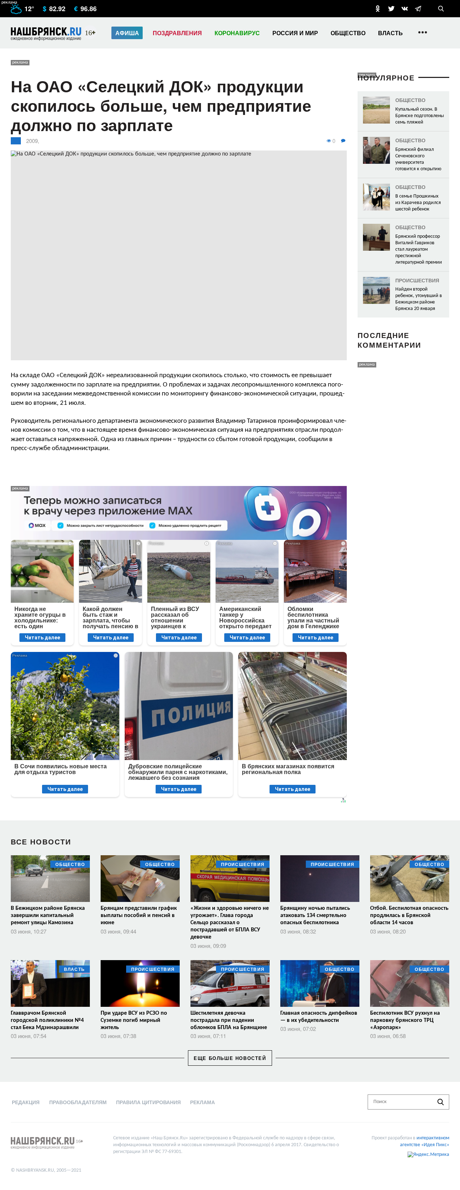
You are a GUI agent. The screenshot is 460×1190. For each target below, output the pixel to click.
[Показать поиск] (441, 8)
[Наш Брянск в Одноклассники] (377, 8)
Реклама (202, 1102)
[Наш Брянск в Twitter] (391, 8)
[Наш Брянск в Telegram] (418, 8)
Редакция (26, 1102)
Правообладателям (78, 1102)
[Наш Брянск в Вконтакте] (404, 8)
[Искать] (440, 1102)
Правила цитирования (148, 1102)
